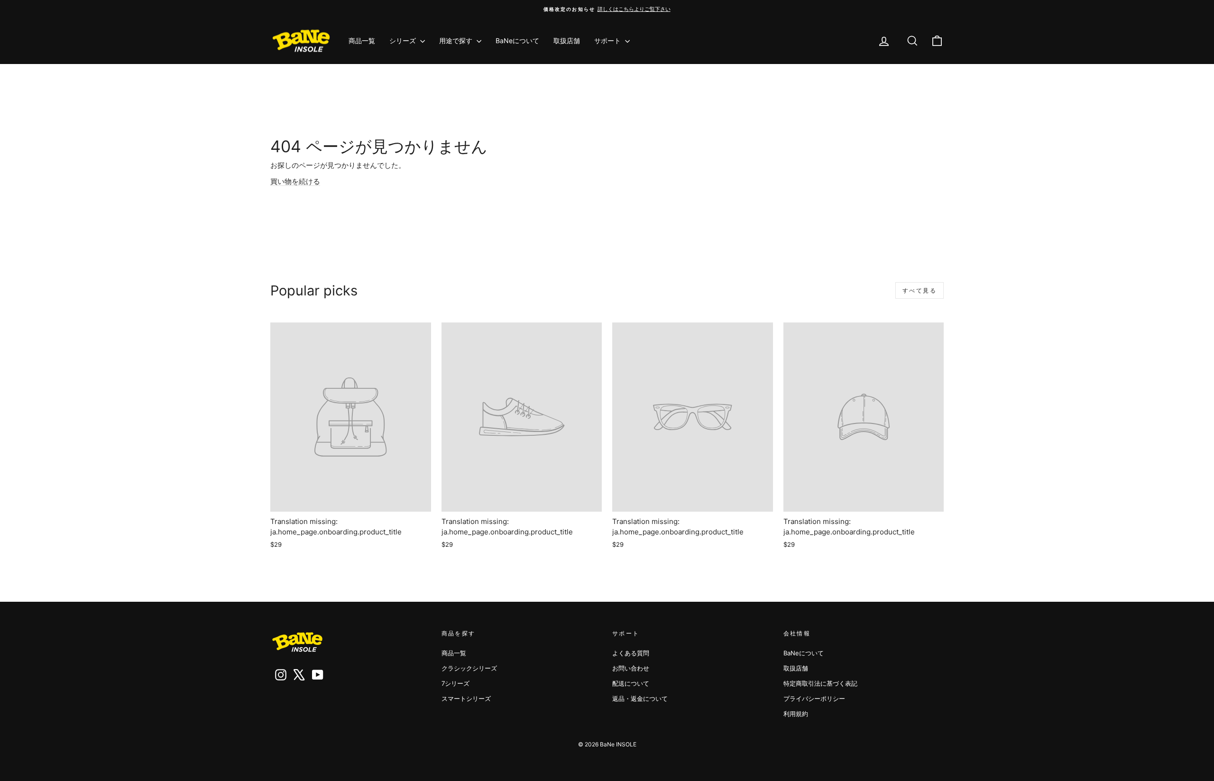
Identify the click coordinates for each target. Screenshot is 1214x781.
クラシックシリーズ (469, 668)
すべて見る (919, 290)
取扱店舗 (566, 41)
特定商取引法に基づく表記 (820, 683)
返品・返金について (640, 698)
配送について (630, 683)
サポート (608, 41)
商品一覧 (362, 41)
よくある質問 (630, 653)
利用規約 (795, 713)
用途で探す (456, 41)
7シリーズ (455, 683)
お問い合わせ (630, 668)
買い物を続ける (295, 181)
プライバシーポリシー (814, 698)
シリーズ (403, 41)
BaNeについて (517, 41)
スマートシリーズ (466, 698)
